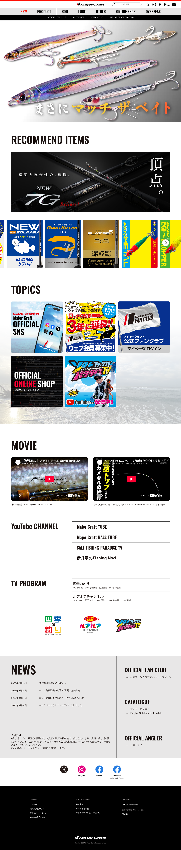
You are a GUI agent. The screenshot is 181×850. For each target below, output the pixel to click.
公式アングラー (138, 744)
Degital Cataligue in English (145, 713)
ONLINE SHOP (125, 11)
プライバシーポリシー (39, 813)
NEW (24, 11)
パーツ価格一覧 (82, 808)
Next (165, 242)
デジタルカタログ (140, 708)
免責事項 (79, 804)
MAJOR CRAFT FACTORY (122, 17)
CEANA (125, 814)
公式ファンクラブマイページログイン (150, 677)
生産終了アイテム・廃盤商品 (88, 813)
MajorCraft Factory (37, 817)
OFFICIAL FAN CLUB (56, 17)
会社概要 (33, 804)
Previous (15, 242)
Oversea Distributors (130, 804)
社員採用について (37, 808)
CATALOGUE (97, 17)
